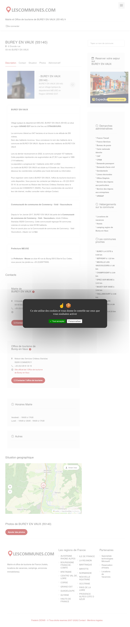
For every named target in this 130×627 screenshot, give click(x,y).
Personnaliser (74, 321)
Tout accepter (58, 321)
